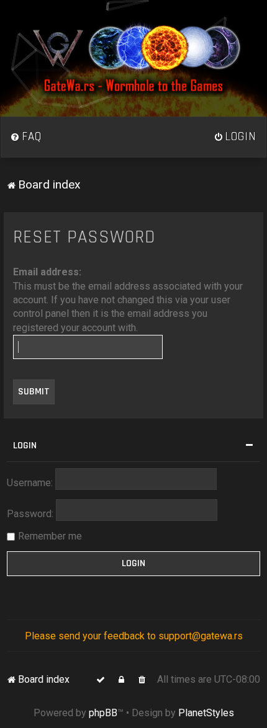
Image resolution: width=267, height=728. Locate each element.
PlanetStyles (206, 713)
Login (25, 445)
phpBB (103, 713)
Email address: (47, 272)
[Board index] (133, 58)
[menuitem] (26, 137)
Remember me (50, 536)
